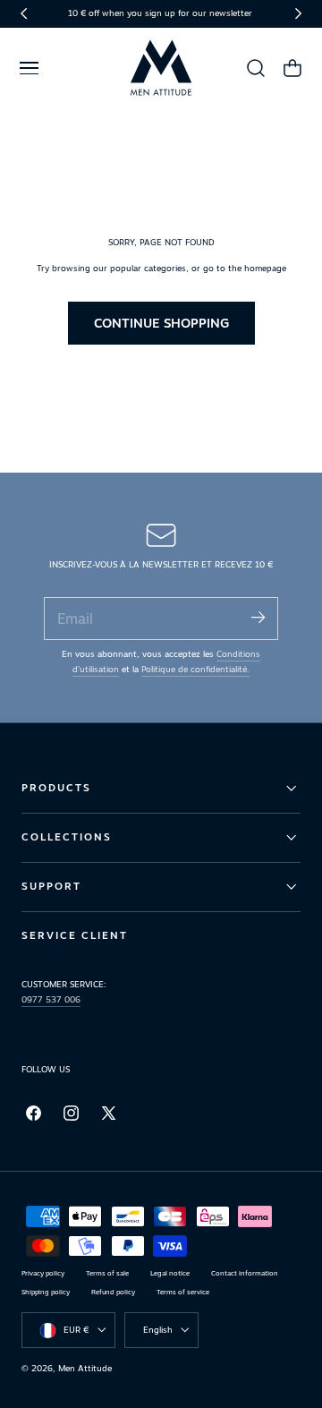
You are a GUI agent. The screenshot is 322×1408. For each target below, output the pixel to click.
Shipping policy (45, 1292)
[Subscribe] (257, 617)
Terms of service (183, 1292)
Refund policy (113, 1292)
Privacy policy (42, 1273)
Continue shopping (161, 322)
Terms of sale (107, 1273)
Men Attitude (85, 1368)
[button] (29, 68)
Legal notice (170, 1273)
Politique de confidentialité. (195, 669)
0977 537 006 (50, 999)
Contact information (244, 1273)
